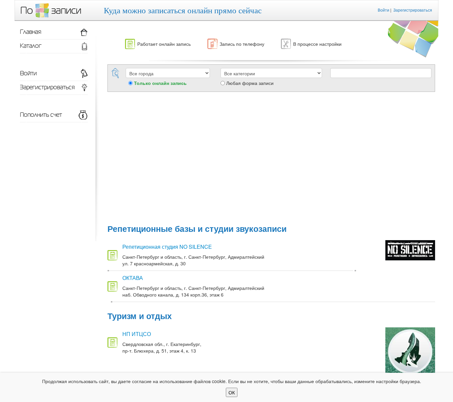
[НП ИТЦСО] (410, 349)
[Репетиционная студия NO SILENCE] (410, 249)
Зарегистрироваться (412, 10)
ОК (231, 392)
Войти (383, 10)
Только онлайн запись (160, 83)
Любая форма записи (250, 83)
